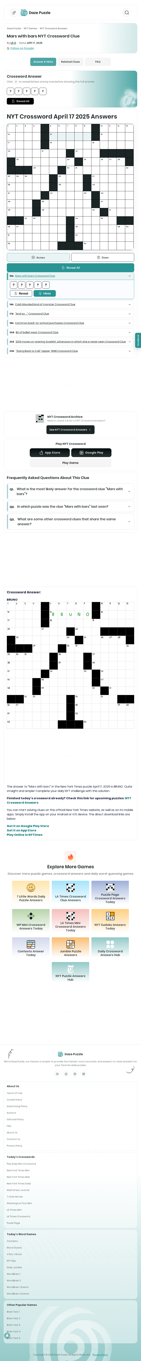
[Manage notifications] (7, 1336)
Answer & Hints (43, 62)
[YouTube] (57, 1074)
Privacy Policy (14, 1145)
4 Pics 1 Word (14, 1254)
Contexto (12, 1241)
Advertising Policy (17, 1106)
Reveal (23, 293)
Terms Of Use (14, 1093)
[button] (70, 276)
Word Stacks (14, 1247)
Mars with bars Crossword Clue (35, 276)
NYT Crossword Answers (53, 28)
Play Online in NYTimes (24, 835)
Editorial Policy (15, 1119)
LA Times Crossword (18, 1216)
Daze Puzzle (14, 28)
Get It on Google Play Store (28, 826)
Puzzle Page (13, 1223)
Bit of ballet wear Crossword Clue (37, 332)
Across (40, 257)
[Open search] (126, 12)
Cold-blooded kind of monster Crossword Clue (45, 304)
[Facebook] (66, 1074)
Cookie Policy (14, 1099)
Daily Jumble (14, 1267)
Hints (47, 293)
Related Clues (70, 62)
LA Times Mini (14, 1209)
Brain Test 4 (14, 1331)
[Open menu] (14, 12)
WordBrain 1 (13, 1274)
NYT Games (30, 28)
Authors (11, 1112)
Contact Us (13, 1139)
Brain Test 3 (13, 1324)
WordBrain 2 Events (18, 1293)
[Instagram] (75, 1074)
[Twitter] (83, 1074)
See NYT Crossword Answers (68, 430)
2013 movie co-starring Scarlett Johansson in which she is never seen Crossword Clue (71, 341)
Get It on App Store (21, 830)
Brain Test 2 (13, 1318)
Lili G (13, 43)
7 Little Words (15, 1196)
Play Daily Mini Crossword (21, 1163)
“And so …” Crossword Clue (32, 313)
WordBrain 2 (14, 1280)
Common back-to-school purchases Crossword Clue (49, 323)
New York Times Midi (18, 1176)
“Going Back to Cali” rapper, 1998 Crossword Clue (47, 351)
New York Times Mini (18, 1170)
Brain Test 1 (13, 1311)
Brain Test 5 (13, 1338)
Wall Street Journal (18, 1190)
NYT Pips (11, 1260)
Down (105, 257)
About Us (12, 1132)
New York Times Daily (19, 1183)
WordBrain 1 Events (18, 1287)
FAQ (97, 62)
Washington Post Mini (19, 1203)
